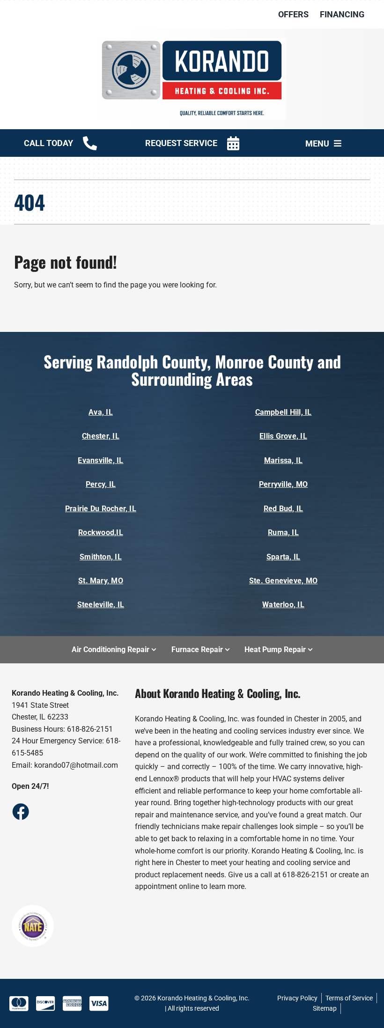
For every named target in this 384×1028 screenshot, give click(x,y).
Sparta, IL (283, 556)
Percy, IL (101, 484)
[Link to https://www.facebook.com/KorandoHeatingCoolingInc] (20, 811)
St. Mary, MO (100, 580)
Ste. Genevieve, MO (283, 580)
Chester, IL (100, 436)
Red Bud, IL (283, 508)
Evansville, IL (100, 460)
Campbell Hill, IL (283, 412)
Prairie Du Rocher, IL (100, 508)
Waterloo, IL (283, 604)
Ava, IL (101, 412)
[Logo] (192, 41)
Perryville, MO (283, 484)
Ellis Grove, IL (283, 436)
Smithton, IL (101, 556)
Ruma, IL (283, 532)
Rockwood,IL (100, 532)
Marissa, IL (283, 460)
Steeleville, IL (101, 604)
